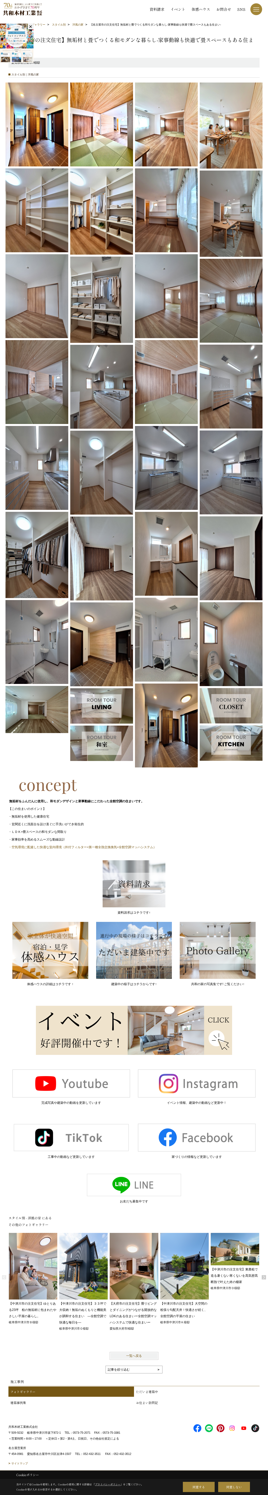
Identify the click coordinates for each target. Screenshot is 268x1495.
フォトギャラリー (23, 1391)
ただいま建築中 (147, 1391)
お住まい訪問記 (147, 1402)
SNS (241, 9)
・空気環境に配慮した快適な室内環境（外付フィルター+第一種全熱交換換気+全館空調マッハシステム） (82, 847)
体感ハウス (200, 9)
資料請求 (156, 9)
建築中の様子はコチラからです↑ (134, 984)
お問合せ (223, 9)
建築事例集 (18, 1402)
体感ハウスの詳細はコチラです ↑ (50, 984)
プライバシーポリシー (107, 1484)
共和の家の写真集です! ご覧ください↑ (217, 984)
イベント (177, 9)
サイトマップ (19, 1463)
